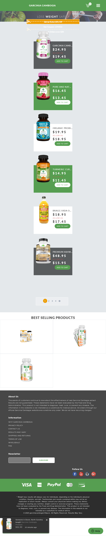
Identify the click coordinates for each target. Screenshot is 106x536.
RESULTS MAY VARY (17, 432)
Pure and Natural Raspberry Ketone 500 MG (62, 87)
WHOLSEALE (14, 443)
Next (59, 299)
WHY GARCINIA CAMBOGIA (20, 422)
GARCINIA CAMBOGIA (42, 5)
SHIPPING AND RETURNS (19, 436)
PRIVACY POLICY (15, 425)
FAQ (10, 446)
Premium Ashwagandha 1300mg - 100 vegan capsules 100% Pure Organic (62, 252)
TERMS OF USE (15, 439)
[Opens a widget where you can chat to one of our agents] (95, 531)
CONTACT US (14, 429)
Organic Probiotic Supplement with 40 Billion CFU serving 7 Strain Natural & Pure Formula (62, 128)
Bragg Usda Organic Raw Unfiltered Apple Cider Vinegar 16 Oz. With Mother (62, 210)
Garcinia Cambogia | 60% (62, 45)
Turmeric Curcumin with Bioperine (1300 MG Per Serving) (62, 169)
